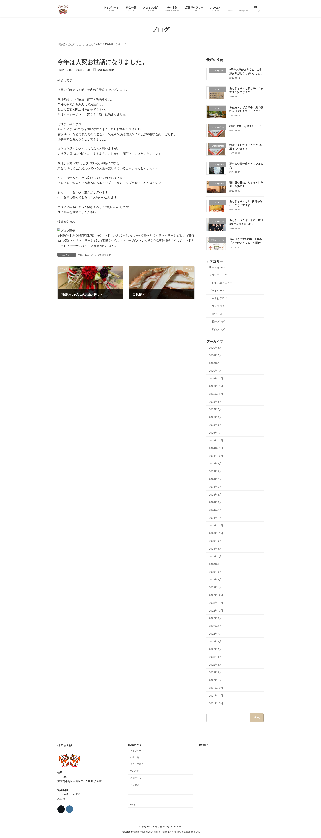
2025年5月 (215, 425)
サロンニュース (85, 254)
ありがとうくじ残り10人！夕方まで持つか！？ (246, 90)
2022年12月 (216, 595)
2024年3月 (215, 502)
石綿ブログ (218, 321)
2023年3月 (215, 571)
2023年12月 (216, 525)
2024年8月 (215, 471)
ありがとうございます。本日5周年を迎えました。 (246, 222)
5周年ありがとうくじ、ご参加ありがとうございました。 (246, 71)
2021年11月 (216, 695)
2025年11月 (216, 386)
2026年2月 (215, 363)
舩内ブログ (218, 329)
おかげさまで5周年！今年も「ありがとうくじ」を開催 (245, 240)
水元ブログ (218, 306)
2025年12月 (216, 378)
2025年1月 (215, 432)
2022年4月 (215, 657)
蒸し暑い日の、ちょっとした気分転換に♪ (246, 184)
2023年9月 (215, 541)
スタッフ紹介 (137, 763)
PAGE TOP (310, 809)
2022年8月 (215, 626)
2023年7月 (215, 556)
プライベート (217, 290)
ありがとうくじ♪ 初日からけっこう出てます (245, 203)
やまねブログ (104, 254)
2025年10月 (216, 394)
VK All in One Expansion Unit (185, 831)
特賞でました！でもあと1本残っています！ (245, 146)
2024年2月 (215, 510)
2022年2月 (215, 672)
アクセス (134, 784)
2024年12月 (216, 440)
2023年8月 (215, 548)
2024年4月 (215, 494)
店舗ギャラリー (138, 777)
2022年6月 (215, 641)
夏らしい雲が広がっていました (246, 165)
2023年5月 (215, 564)
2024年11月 (216, 448)
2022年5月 (215, 649)
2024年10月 (216, 455)
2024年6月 (215, 486)
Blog (132, 804)
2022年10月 (216, 610)
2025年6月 (215, 417)
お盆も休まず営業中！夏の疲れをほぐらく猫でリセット (246, 108)
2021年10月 (216, 703)
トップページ (137, 750)
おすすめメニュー (222, 282)
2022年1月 (215, 680)
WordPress (139, 831)
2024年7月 (215, 479)
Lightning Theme (159, 831)
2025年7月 (215, 409)
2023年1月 (215, 587)
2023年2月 (215, 579)
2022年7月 (215, 633)
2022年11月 (216, 602)
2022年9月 (215, 618)
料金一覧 (134, 757)
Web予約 (134, 770)
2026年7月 (215, 355)
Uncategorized (217, 267)
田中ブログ (218, 313)
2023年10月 (216, 533)
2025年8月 (215, 401)
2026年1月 (215, 370)
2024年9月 (215, 463)
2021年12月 (216, 687)
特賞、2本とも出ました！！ (245, 126)
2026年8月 (215, 347)
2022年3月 (215, 664)
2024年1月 (215, 517)
